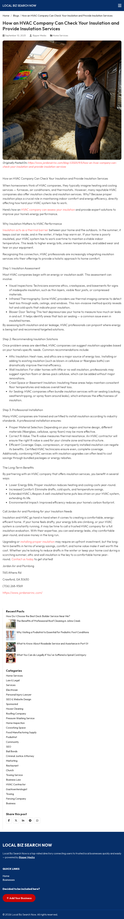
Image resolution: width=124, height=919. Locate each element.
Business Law (13, 779)
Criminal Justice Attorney (20, 756)
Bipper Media (27, 857)
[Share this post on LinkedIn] (23, 820)
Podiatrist (11, 737)
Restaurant (12, 765)
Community (12, 741)
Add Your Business (20, 898)
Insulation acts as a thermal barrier (25, 230)
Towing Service (14, 775)
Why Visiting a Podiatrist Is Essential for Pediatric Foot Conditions (52, 632)
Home (6, 15)
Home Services (60, 35)
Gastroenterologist (16, 789)
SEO (8, 746)
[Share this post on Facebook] (9, 820)
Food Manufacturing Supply (21, 732)
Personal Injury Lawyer (18, 694)
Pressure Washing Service (20, 718)
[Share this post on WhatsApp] (37, 820)
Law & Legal (13, 680)
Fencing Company (16, 798)
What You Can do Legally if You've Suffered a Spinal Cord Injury (51, 654)
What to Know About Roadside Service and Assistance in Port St (52, 643)
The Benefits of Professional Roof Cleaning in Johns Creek (48, 620)
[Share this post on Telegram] (30, 820)
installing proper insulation (37, 542)
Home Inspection (15, 723)
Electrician (12, 689)
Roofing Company (16, 713)
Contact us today (22, 559)
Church (10, 770)
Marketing (11, 760)
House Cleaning (14, 708)
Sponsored (12, 704)
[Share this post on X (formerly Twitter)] (16, 820)
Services (11, 685)
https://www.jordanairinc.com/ (22, 593)
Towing (10, 794)
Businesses (9, 879)
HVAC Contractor (16, 784)
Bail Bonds (11, 751)
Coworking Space (16, 727)
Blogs (16, 15)
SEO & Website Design (18, 699)
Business (11, 803)
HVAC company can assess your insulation (48, 209)
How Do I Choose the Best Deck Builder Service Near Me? (38, 616)
